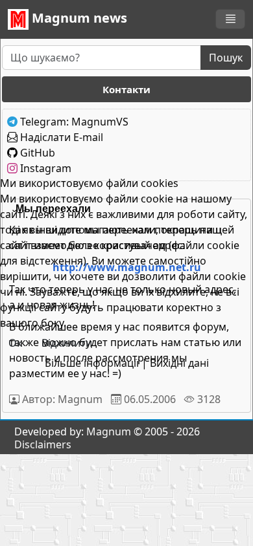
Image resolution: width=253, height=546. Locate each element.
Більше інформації (92, 363)
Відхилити (67, 343)
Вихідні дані (179, 363)
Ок (15, 343)
